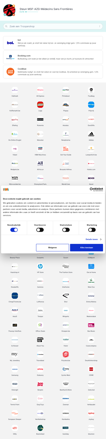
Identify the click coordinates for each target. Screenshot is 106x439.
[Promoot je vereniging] (13, 14)
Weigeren (52, 247)
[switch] (40, 230)
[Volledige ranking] (13, 6)
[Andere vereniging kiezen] (5, 14)
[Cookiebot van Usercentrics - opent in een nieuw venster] (91, 189)
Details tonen (92, 239)
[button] (53, 42)
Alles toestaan (86, 247)
